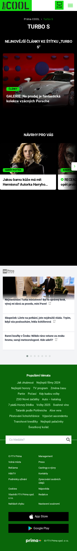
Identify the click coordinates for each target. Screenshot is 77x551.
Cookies (12, 488)
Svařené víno (61, 405)
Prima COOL (32, 19)
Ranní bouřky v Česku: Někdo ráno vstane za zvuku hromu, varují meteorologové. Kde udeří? (34, 337)
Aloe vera (55, 410)
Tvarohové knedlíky (26, 421)
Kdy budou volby (49, 393)
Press (41, 462)
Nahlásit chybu (16, 503)
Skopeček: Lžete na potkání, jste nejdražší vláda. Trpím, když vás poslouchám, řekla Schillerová (38, 319)
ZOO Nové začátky (27, 399)
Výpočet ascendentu (55, 416)
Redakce (43, 494)
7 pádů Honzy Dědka (21, 405)
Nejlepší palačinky (52, 421)
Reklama (13, 467)
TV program (40, 388)
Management (45, 456)
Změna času (58, 388)
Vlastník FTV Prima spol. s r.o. (21, 496)
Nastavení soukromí (49, 503)
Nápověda (43, 488)
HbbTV (12, 473)
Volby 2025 (43, 405)
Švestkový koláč (38, 427)
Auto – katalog (51, 399)
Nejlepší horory (20, 388)
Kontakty (43, 473)
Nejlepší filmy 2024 (48, 382)
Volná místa (14, 462)
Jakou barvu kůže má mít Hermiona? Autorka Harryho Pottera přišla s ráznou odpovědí (24, 182)
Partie (21, 393)
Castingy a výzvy (47, 467)
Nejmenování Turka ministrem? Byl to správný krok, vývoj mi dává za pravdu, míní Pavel (35, 301)
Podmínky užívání (17, 479)
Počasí (32, 393)
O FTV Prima (15, 456)
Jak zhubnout (25, 382)
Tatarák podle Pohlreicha (31, 410)
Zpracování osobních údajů (49, 481)
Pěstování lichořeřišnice (24, 416)
